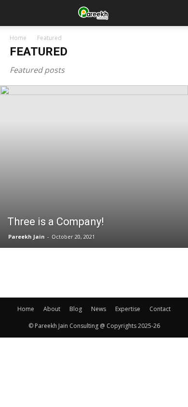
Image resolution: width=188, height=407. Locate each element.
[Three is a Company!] (94, 166)
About (51, 309)
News (98, 309)
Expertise (127, 309)
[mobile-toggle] (16, 13)
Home (18, 38)
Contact (160, 309)
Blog (75, 309)
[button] (174, 13)
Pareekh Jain (26, 236)
